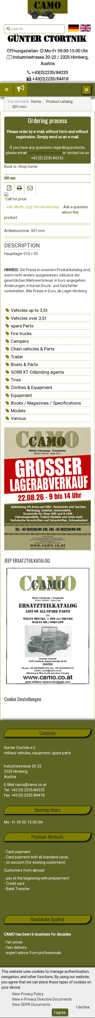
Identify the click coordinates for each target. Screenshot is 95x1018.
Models (18, 410)
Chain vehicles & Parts (33, 348)
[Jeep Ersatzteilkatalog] (47, 627)
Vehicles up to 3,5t (29, 310)
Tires (16, 379)
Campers (20, 341)
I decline (83, 1007)
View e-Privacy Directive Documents (42, 999)
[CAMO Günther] (48, 9)
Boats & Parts (24, 364)
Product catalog (59, 101)
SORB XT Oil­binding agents (37, 372)
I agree (60, 1012)
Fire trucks (21, 333)
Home (36, 101)
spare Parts (22, 325)
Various (18, 418)
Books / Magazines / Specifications (46, 403)
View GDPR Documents (31, 1004)
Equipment (21, 395)
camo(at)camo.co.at (45, 153)
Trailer (17, 356)
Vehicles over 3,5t (28, 318)
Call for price (16, 199)
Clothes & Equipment (31, 387)
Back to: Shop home (20, 166)
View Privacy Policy (28, 994)
